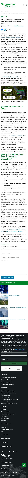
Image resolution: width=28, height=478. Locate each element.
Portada (2, 11)
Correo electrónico (5, 253)
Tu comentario (4, 260)
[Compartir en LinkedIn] (5, 30)
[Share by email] (10, 30)
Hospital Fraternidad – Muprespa (14, 231)
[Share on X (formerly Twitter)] (7, 30)
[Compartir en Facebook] (2, 30)
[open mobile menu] (26, 5)
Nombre (3, 249)
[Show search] (23, 5)
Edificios (6, 11)
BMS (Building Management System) (12, 76)
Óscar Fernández (18, 26)
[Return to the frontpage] (8, 5)
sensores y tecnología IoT (17, 135)
